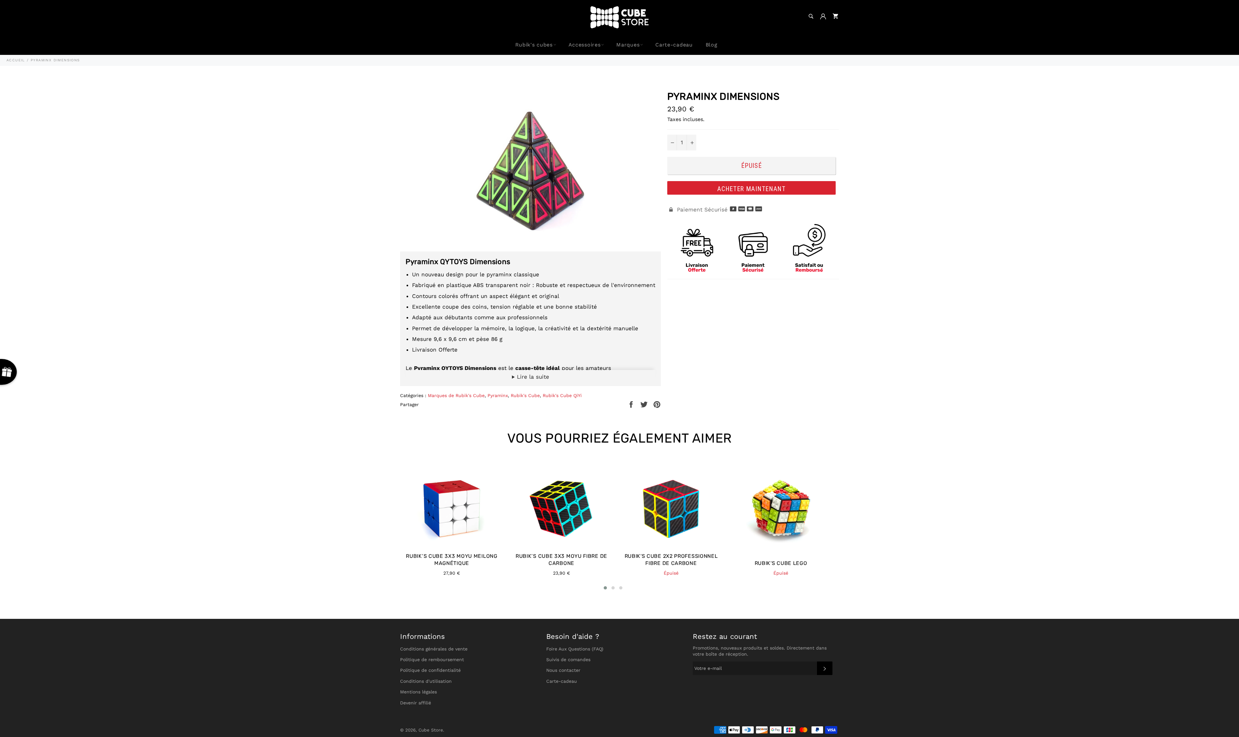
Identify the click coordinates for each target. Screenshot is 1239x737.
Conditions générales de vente (434, 648)
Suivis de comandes (568, 659)
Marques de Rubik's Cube (456, 395)
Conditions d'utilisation (426, 681)
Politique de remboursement (432, 659)
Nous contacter (563, 670)
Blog (712, 45)
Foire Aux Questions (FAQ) (574, 648)
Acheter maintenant (751, 189)
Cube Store (430, 729)
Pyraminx (498, 395)
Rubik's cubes (534, 45)
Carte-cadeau (673, 45)
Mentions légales (418, 691)
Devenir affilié (415, 702)
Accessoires (585, 45)
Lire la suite (532, 377)
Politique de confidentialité (430, 670)
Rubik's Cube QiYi (562, 395)
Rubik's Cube (525, 395)
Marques (628, 45)
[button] (605, 588)
